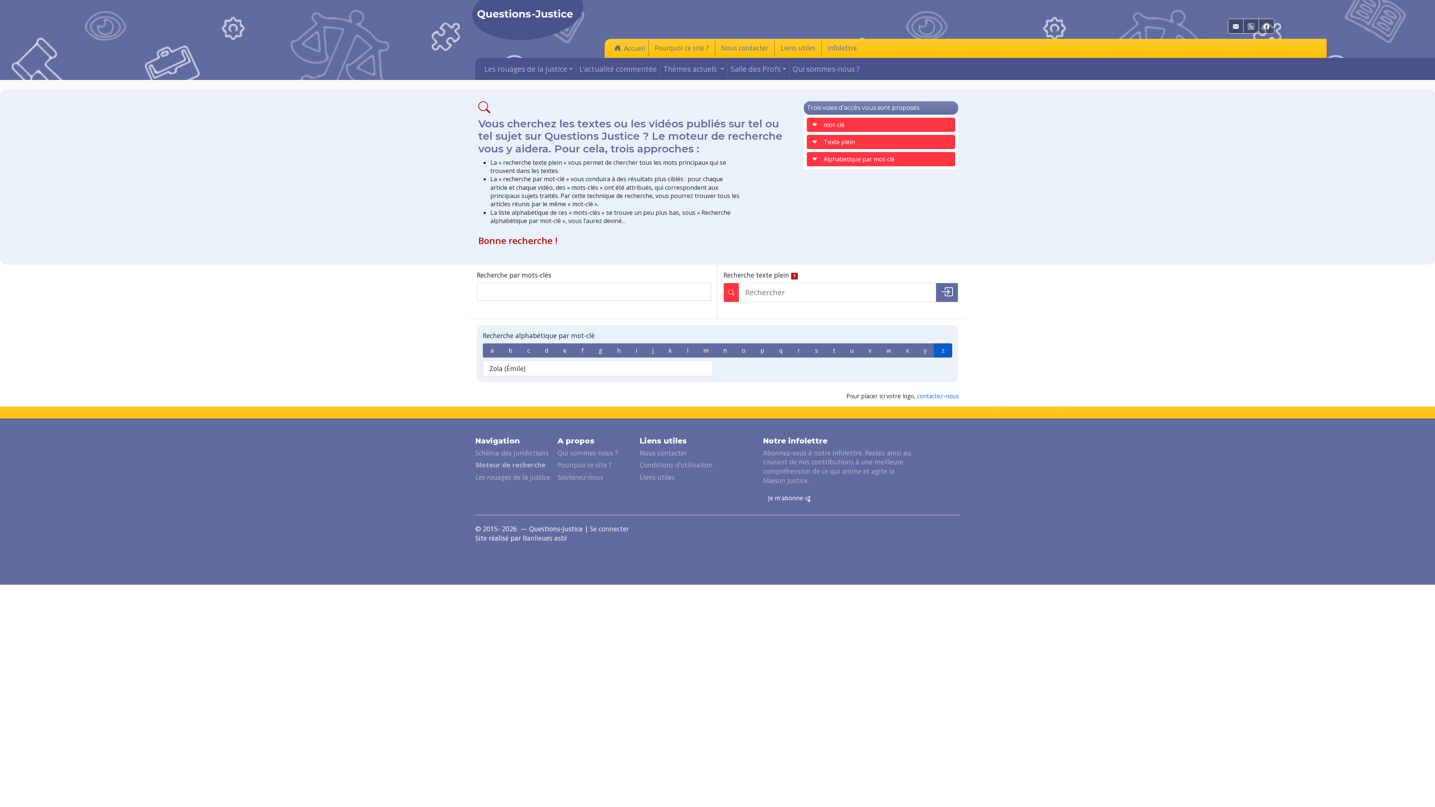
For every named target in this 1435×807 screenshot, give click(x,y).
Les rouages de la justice (512, 477)
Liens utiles (798, 47)
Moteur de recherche (510, 464)
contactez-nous (938, 396)
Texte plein (839, 142)
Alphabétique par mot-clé (859, 159)
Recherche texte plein (756, 274)
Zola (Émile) (507, 368)
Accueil (634, 48)
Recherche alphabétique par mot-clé (539, 335)
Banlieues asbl (545, 538)
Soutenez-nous (580, 477)
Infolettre (842, 47)
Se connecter (609, 528)
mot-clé (834, 125)
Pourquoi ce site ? (682, 47)
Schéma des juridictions (512, 452)
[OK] (947, 292)
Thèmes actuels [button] (691, 69)
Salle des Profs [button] (756, 69)
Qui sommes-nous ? (826, 69)
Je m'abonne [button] (786, 498)
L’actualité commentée (618, 69)
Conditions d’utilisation (676, 464)
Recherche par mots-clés (514, 274)
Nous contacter (744, 47)
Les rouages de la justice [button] (525, 69)
